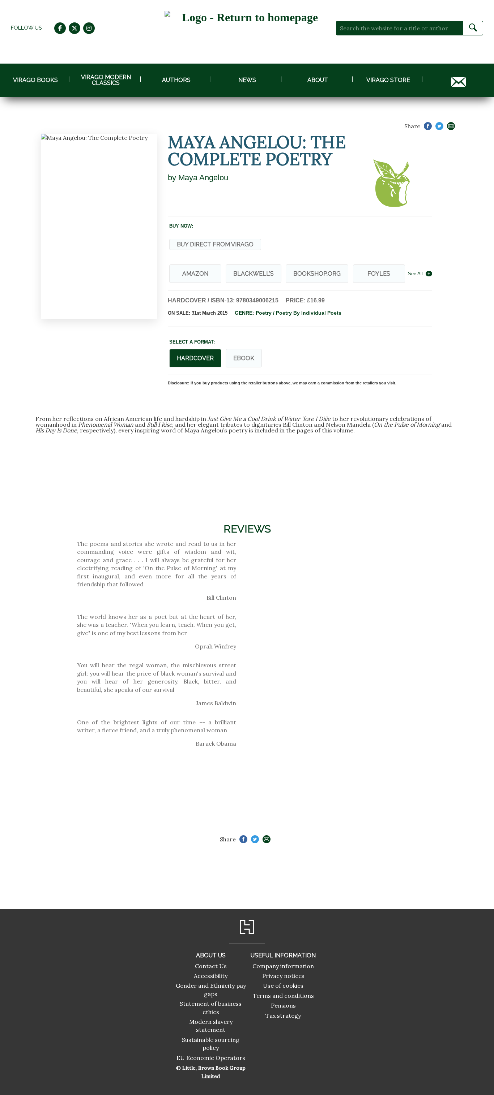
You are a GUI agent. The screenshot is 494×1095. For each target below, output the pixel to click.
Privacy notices (283, 975)
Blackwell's (253, 273)
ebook (243, 358)
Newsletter (458, 80)
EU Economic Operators (210, 1057)
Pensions (283, 1005)
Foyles (378, 273)
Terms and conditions (283, 995)
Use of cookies (283, 985)
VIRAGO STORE (388, 80)
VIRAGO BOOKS (35, 80)
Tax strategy (283, 1015)
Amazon (195, 273)
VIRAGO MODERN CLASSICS (106, 80)
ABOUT (317, 80)
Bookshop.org (317, 273)
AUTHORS (176, 80)
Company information (283, 966)
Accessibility (210, 975)
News (247, 80)
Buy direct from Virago (215, 244)
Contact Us (211, 966)
